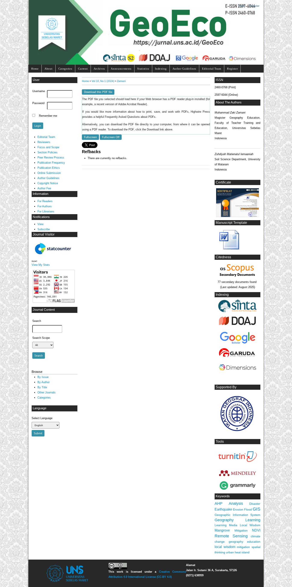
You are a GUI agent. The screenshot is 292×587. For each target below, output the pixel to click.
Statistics (143, 68)
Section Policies (47, 152)
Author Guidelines (184, 68)
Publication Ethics (48, 167)
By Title (42, 387)
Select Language (42, 418)
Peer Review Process (50, 157)
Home (35, 68)
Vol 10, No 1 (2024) (103, 81)
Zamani (121, 81)
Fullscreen (90, 137)
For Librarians (45, 211)
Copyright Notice (47, 183)
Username (38, 91)
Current (83, 68)
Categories (65, 68)
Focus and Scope (48, 147)
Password (38, 103)
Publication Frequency (51, 162)
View (40, 224)
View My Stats (41, 264)
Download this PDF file (98, 92)
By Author (43, 382)
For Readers (45, 201)
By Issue (43, 377)
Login (241, 5)
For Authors (44, 206)
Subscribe (43, 229)
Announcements (121, 68)
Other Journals (46, 392)
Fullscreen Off (110, 137)
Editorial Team (211, 68)
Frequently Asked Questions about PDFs (130, 116)
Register (254, 5)
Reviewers (43, 142)
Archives (99, 68)
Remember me (48, 115)
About (48, 68)
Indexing (161, 68)
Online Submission (49, 173)
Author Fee (44, 188)
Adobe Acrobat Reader (132, 104)
